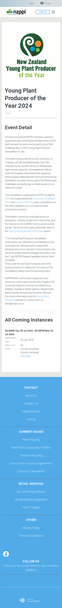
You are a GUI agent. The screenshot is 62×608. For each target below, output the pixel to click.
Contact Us (31, 403)
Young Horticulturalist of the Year (26, 231)
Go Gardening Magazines (31, 499)
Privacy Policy (31, 528)
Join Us (31, 419)
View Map (26, 356)
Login (31, 3)
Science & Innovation (31, 471)
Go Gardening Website (31, 491)
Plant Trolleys (31, 507)
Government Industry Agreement (31, 463)
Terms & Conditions (31, 535)
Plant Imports (31, 439)
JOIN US (42, 12)
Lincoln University (24, 202)
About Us (31, 395)
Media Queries (31, 411)
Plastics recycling (31, 455)
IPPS (7, 198)
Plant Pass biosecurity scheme (31, 447)
